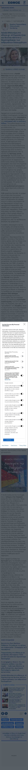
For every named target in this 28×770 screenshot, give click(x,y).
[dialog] (14, 385)
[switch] (22, 356)
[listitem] (14, 352)
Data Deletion (5, 445)
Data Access (14, 445)
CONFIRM (8, 439)
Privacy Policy (22, 445)
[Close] (24, 324)
